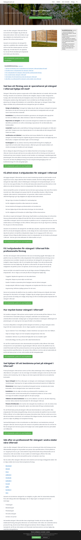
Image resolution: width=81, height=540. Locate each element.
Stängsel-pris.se (8, 2)
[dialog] (40, 535)
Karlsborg (8, 490)
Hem (53, 2)
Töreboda (8, 478)
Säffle (7, 487)
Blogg (72, 2)
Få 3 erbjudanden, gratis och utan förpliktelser (40, 17)
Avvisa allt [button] (45, 537)
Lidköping (8, 475)
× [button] (79, 531)
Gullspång (8, 481)
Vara (7, 493)
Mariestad (9, 466)
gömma (20, 66)
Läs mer (53, 534)
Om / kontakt (65, 2)
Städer (58, 2)
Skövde (8, 469)
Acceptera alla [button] (36, 537)
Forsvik (8, 484)
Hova (7, 472)
